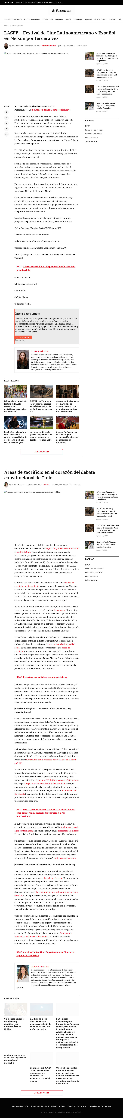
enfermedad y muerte (68, 830)
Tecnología (77, 19)
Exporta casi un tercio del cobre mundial (45, 783)
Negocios (59, 19)
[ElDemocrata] (61, 10)
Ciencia (68, 19)
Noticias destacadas (32, 19)
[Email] (6, 134)
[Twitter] (6, 118)
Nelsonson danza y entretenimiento (51, 109)
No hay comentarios (67, 46)
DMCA (87, 126)
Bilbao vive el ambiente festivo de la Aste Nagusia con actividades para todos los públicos (15, 406)
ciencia (46, 485)
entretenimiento (49, 46)
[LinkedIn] (6, 123)
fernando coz (60, 610)
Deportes (88, 19)
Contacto (112, 19)
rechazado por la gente (52, 878)
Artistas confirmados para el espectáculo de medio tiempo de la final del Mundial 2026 (41, 436)
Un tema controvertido (65, 858)
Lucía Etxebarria (17, 46)
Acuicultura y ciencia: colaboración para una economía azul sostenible (15, 1059)
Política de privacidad (93, 134)
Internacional (48, 19)
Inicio (19, 19)
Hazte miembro (23, 337)
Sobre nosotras (91, 141)
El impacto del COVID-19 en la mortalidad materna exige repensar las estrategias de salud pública (41, 1074)
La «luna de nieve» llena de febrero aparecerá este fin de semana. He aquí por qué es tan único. (40, 1024)
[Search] (120, 19)
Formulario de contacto (94, 130)
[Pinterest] (6, 129)
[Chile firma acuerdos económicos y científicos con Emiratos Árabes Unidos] (15, 1009)
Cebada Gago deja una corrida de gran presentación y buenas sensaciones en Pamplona (67, 437)
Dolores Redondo (18, 485)
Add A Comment (41, 452)
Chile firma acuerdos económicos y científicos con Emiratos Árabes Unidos (14, 1024)
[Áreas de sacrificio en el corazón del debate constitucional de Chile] (41, 515)
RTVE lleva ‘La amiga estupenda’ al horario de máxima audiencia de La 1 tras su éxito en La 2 (41, 406)
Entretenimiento (100, 19)
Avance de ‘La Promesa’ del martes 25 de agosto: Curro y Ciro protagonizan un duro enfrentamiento (40, 2)
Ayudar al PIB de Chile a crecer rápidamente (57, 780)
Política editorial (91, 137)
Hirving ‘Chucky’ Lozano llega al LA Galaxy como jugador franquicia (106, 105)
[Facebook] (6, 112)
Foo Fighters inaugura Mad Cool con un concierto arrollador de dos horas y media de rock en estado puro (15, 437)
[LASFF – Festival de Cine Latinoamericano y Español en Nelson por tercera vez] (41, 76)
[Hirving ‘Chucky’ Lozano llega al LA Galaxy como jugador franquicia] (89, 106)
